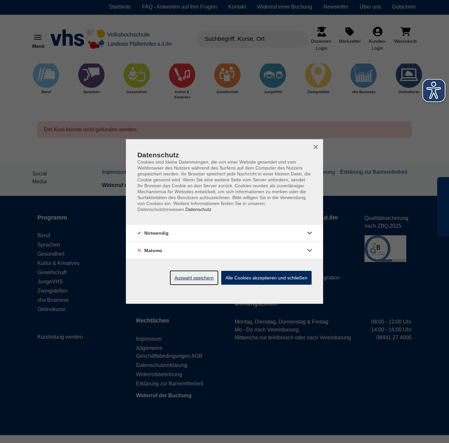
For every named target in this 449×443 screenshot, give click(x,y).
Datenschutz (198, 209)
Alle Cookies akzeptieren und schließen (266, 277)
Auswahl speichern (194, 277)
